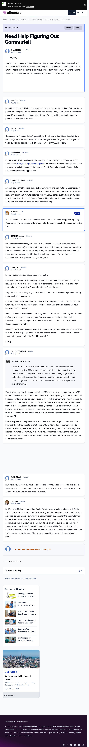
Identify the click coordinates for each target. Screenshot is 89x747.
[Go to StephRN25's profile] (7, 51)
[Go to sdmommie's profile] (7, 153)
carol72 (14, 100)
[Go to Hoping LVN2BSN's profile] (7, 352)
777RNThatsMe (17, 236)
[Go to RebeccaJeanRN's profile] (7, 181)
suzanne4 (15, 212)
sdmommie (15, 152)
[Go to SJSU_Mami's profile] (7, 478)
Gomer (14, 128)
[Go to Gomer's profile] (7, 129)
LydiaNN (14, 501)
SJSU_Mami (16, 477)
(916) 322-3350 (13, 689)
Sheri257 (15, 267)
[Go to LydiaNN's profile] (7, 502)
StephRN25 (16, 50)
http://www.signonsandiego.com (31, 163)
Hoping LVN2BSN (18, 351)
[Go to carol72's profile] (7, 101)
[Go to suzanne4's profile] (7, 213)
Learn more (5, 5)
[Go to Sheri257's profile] (7, 268)
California (11, 671)
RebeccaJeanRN (18, 180)
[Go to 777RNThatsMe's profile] (7, 237)
